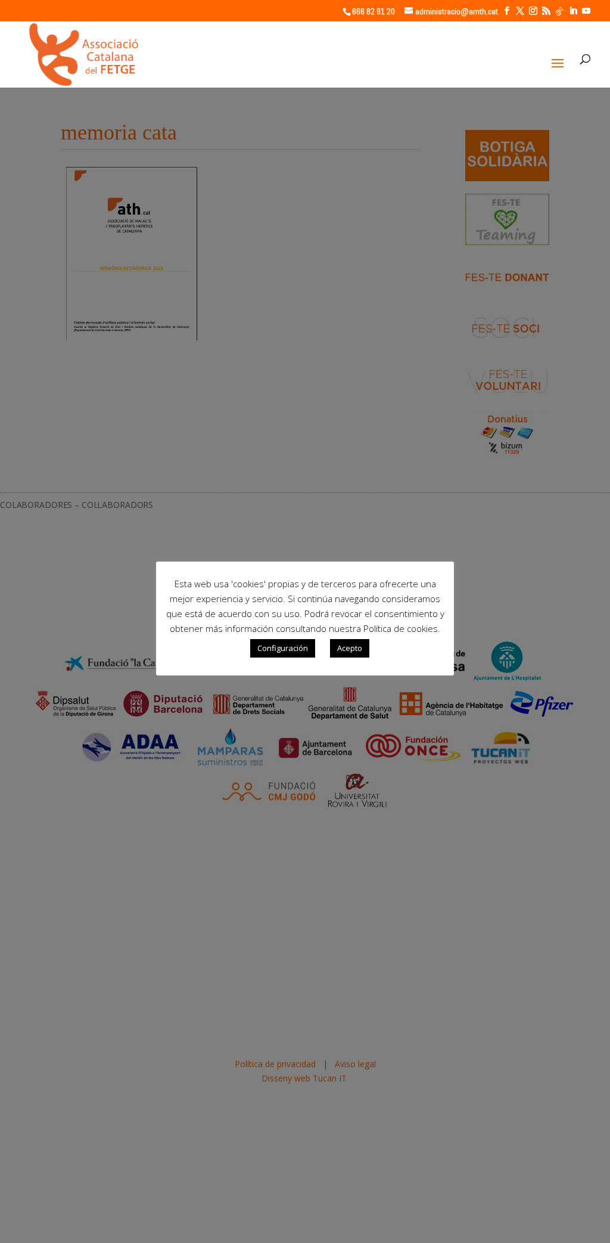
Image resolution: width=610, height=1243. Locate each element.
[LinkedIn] (573, 11)
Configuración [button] (282, 648)
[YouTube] (586, 11)
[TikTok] (559, 11)
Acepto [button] (349, 648)
